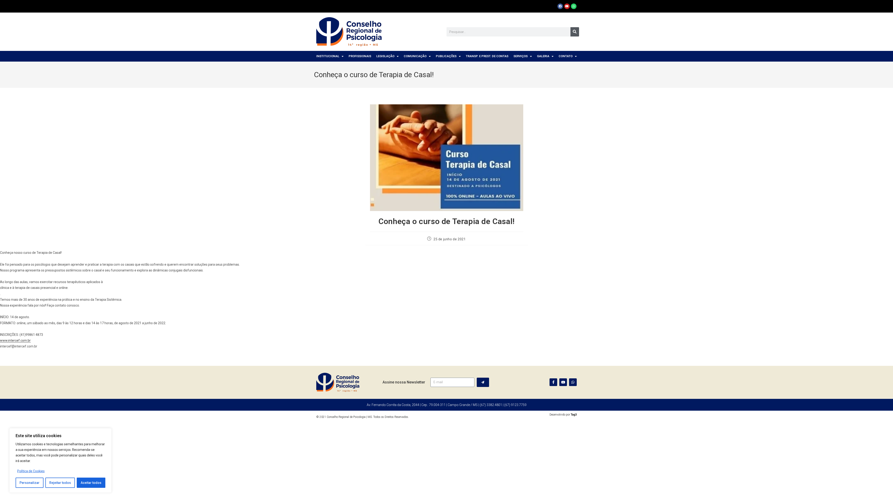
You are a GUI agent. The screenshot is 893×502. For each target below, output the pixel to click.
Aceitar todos (91, 483)
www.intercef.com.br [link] (15, 340)
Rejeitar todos (60, 483)
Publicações (446, 56)
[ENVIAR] (483, 382)
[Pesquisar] (574, 31)
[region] (60, 460)
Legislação (385, 56)
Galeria (543, 56)
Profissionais (360, 56)
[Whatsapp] (573, 6)
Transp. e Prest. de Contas (487, 56)
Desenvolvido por (563, 414)
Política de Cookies (31, 471)
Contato (566, 56)
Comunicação (415, 56)
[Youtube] (567, 6)
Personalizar (30, 483)
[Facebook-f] (553, 382)
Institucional (327, 56)
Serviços (520, 56)
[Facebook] (560, 6)
